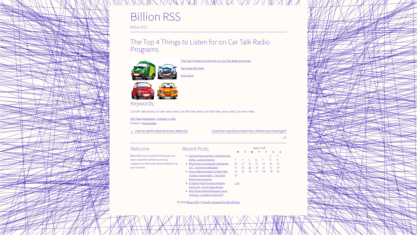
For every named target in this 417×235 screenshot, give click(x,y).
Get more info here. (192, 68)
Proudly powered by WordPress (220, 202)
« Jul (237, 183)
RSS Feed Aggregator (143, 119)
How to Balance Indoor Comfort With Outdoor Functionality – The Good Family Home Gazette (208, 175)
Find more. (187, 75)
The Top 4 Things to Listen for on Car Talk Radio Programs (216, 61)
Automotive (149, 123)
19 (250, 167)
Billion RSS (155, 16)
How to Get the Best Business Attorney (161, 131)
